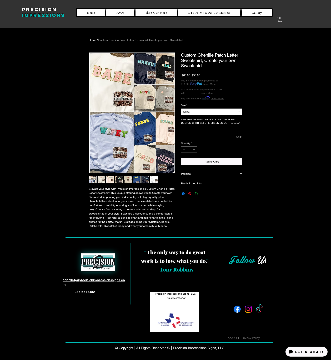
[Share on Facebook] (183, 194)
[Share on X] (203, 194)
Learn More (209, 84)
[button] (280, 19)
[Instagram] (248, 309)
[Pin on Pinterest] (190, 194)
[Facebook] (237, 309)
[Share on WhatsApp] (196, 194)
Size (184, 105)
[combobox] (211, 111)
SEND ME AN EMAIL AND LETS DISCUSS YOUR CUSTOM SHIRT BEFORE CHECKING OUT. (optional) (210, 121)
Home (92, 40)
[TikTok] (259, 309)
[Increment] (194, 150)
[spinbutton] (189, 150)
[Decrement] (184, 150)
